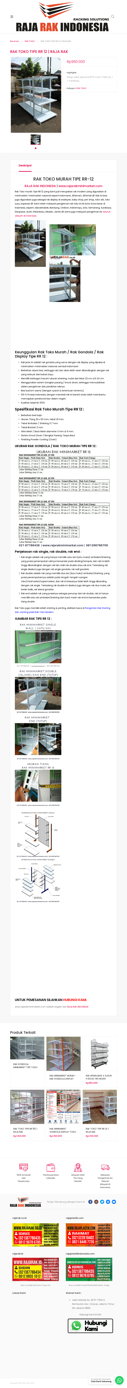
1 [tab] (35, 148)
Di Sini (98, 1314)
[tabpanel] (36, 139)
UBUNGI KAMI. (76, 1000)
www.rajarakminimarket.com (80, 186)
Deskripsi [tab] (25, 165)
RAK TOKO (30, 41)
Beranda (14, 41)
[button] (59, 59)
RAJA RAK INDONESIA (40, 186)
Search (113, 16)
